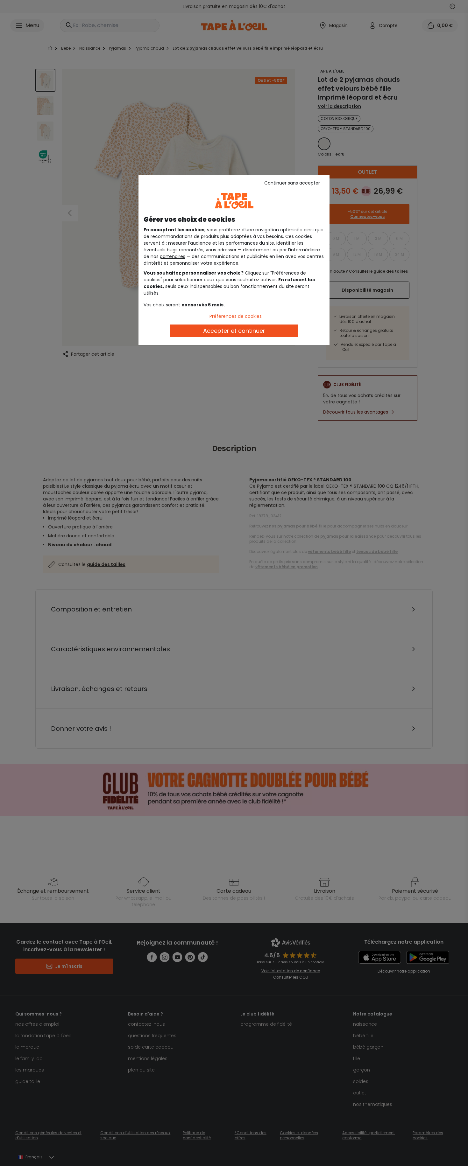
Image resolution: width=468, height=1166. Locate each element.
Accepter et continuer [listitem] (234, 331)
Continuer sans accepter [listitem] (292, 183)
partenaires (172, 256)
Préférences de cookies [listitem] (235, 316)
